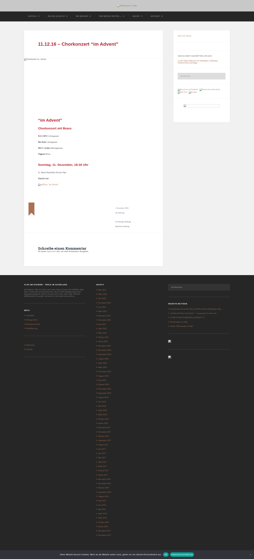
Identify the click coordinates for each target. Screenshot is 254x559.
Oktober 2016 (103, 488)
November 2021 (104, 320)
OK (165, 554)
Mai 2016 (102, 509)
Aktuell (32, 16)
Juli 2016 (102, 501)
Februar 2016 (103, 522)
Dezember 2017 (104, 427)
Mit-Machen (82, 16)
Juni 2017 (102, 453)
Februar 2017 (103, 470)
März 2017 (102, 466)
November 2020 (104, 350)
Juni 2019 (102, 380)
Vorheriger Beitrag (123, 222)
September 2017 (104, 440)
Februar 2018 (103, 419)
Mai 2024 (102, 290)
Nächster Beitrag (122, 226)
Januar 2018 (103, 423)
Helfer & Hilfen (56, 16)
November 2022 (104, 303)
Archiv (136, 16)
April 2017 (102, 462)
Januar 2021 (103, 341)
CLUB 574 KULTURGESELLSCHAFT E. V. (187, 317)
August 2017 (103, 445)
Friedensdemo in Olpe (179, 322)
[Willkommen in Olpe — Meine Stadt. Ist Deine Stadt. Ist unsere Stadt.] (127, 5)
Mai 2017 (102, 457)
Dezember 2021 (104, 316)
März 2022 (102, 311)
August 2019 (103, 376)
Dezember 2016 (104, 479)
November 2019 (104, 371)
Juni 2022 (102, 307)
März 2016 (102, 518)
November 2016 (104, 483)
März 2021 (102, 333)
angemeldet (51, 251)
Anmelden (30, 315)
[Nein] (250, 554)
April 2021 (102, 328)
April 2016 (102, 513)
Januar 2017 (103, 475)
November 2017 (104, 432)
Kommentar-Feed (33, 324)
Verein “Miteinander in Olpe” (182, 326)
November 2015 (104, 535)
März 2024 (102, 294)
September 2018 (104, 393)
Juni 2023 (102, 298)
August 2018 (103, 397)
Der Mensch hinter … (110, 16)
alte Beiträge (120, 213)
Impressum (30, 345)
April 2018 (102, 410)
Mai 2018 (102, 406)
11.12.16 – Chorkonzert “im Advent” (78, 44)
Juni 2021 (102, 324)
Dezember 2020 (104, 346)
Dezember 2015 (104, 531)
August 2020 (103, 359)
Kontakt (155, 16)
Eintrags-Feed (31, 320)
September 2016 (104, 492)
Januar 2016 (103, 526)
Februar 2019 (103, 384)
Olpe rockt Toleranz (184, 36)
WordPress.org (31, 328)
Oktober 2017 (103, 436)
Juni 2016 (102, 505)
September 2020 (104, 354)
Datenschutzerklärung (182, 554)
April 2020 (102, 363)
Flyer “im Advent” (51, 184)
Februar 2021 (103, 337)
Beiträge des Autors (41, 214)
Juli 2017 (102, 449)
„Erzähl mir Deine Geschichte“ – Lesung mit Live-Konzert (193, 313)
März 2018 (102, 414)
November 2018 (104, 389)
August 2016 (103, 496)
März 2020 (102, 367)
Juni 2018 (102, 402)
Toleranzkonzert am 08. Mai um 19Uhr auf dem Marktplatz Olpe (195, 309)
